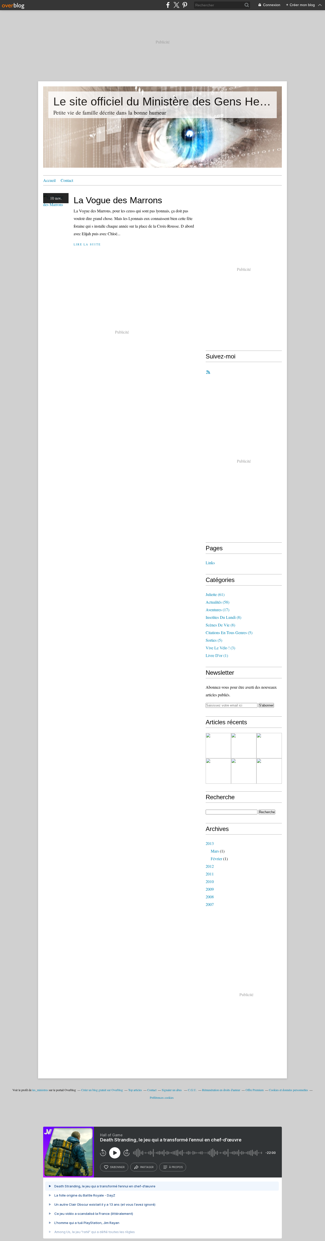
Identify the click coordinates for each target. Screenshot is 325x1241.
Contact (67, 180)
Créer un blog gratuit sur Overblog (102, 1090)
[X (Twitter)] (176, 5)
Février (216, 858)
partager (147, 1167)
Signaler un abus (172, 1090)
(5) (229, 632)
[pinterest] (185, 5)
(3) (220, 647)
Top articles (135, 1090)
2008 (210, 896)
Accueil (49, 180)
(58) (217, 602)
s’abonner (117, 1167)
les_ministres (40, 1090)
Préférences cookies (162, 1097)
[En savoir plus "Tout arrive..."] (269, 745)
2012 (210, 866)
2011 (210, 873)
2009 (210, 889)
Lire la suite (87, 244)
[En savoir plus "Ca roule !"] (269, 771)
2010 (210, 881)
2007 (210, 904)
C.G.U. (192, 1090)
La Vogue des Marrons (118, 200)
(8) (223, 617)
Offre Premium (255, 1090)
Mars (215, 851)
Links (210, 562)
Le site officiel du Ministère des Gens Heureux (162, 101)
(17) (217, 609)
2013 (210, 843)
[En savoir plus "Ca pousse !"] (218, 771)
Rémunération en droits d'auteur (221, 1090)
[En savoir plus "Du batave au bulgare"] (218, 745)
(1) (217, 655)
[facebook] (168, 5)
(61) (215, 594)
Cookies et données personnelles (288, 1090)
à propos (176, 1167)
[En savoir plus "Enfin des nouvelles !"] (243, 745)
